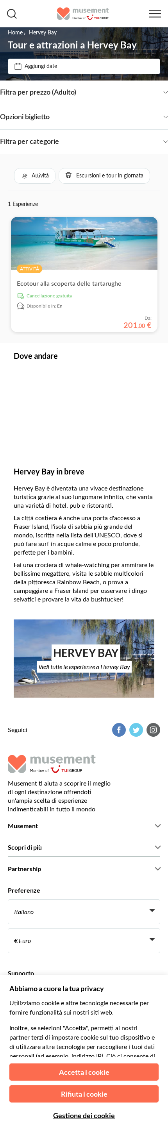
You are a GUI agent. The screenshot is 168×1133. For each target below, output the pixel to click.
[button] (34, 176)
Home (15, 33)
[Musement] (83, 13)
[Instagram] (152, 730)
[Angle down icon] (122, 93)
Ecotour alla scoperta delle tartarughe (69, 284)
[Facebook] (118, 730)
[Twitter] (135, 730)
